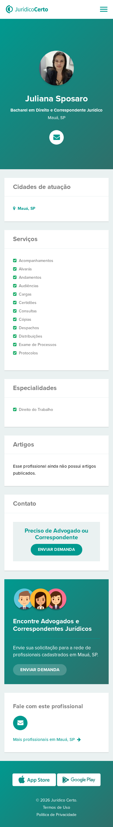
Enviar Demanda (39, 669)
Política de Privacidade (56, 814)
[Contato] (56, 138)
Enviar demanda (56, 549)
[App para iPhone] (34, 785)
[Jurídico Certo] (27, 14)
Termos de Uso (56, 807)
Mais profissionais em (44, 739)
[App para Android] (79, 785)
